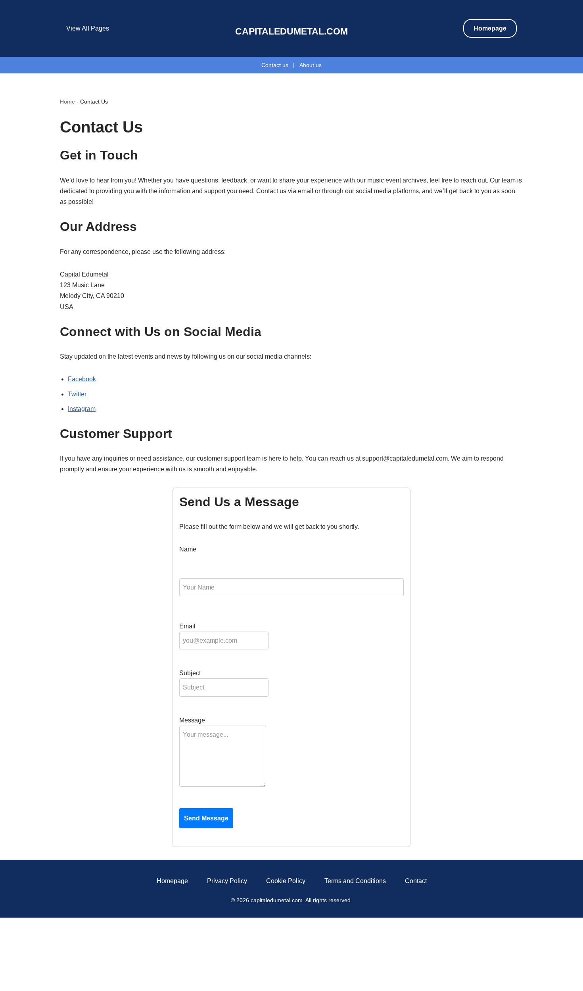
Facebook (82, 379)
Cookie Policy (285, 881)
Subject (190, 673)
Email (187, 626)
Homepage (490, 28)
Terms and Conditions (355, 881)
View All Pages (87, 28)
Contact (416, 881)
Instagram (82, 408)
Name (187, 549)
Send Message (206, 818)
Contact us (274, 65)
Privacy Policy (227, 881)
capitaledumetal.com (291, 31)
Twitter (77, 394)
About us (310, 65)
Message (192, 720)
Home (67, 101)
